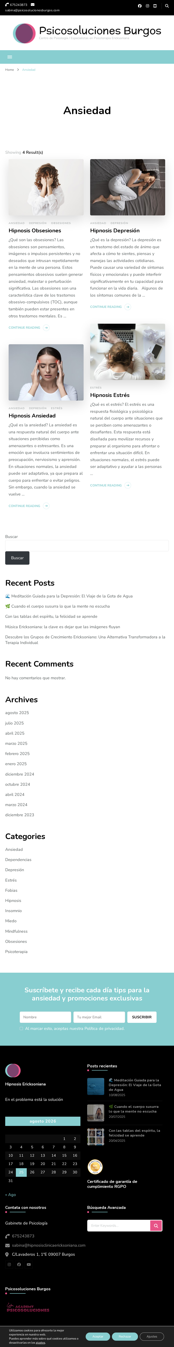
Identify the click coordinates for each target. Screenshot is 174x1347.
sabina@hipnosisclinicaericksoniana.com (48, 1245)
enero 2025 (16, 764)
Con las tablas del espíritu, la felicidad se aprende (51, 616)
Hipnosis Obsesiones (35, 230)
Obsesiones (61, 223)
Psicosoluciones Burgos (100, 30)
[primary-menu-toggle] (9, 56)
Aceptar (97, 1336)
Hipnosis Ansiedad (32, 415)
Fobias (11, 890)
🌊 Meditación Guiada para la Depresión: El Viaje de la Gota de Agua (69, 596)
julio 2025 (14, 723)
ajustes (40, 1343)
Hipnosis (13, 900)
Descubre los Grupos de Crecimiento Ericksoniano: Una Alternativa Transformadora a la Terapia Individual (85, 639)
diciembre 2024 (19, 774)
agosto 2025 (17, 712)
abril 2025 (14, 733)
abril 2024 (14, 794)
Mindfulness (16, 931)
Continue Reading (24, 328)
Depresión (38, 223)
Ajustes (152, 1336)
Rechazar (125, 1336)
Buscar (11, 536)
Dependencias (18, 859)
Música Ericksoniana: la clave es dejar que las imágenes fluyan (62, 627)
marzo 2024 (16, 804)
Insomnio (13, 910)
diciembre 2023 (19, 815)
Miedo (11, 921)
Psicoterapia (16, 951)
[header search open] (167, 6)
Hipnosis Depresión (115, 230)
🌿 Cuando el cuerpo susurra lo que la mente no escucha (57, 606)
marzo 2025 (16, 743)
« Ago (10, 1194)
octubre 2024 (17, 784)
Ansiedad (17, 223)
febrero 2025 (17, 753)
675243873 (23, 1236)
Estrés (96, 387)
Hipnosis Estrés (110, 395)
